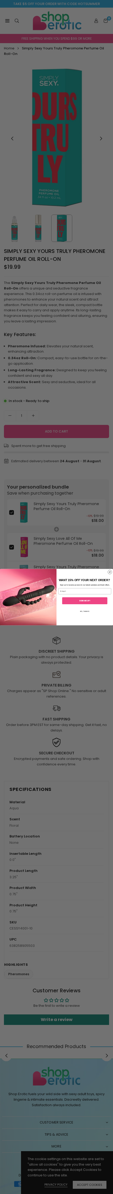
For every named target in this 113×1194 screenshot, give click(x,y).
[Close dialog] (110, 572)
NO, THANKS (84, 611)
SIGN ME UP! (84, 600)
